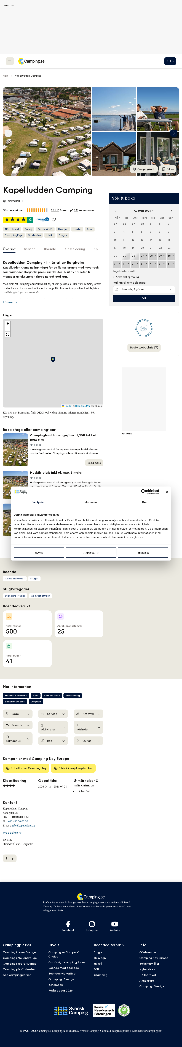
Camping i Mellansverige (20, 957)
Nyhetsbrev (147, 969)
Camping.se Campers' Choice (63, 954)
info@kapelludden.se (23, 825)
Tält (96, 969)
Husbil (98, 963)
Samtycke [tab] (38, 501)
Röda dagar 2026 (60, 990)
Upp (11, 858)
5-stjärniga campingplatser (67, 962)
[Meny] (10, 61)
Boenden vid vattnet (62, 973)
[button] (114, 109)
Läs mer (8, 302)
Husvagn (100, 957)
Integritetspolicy (120, 1030)
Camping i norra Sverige (19, 952)
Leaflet (67, 405)
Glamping (100, 974)
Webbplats (10, 832)
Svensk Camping (89, 1030)
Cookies (104, 1030)
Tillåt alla (143, 552)
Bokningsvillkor (149, 963)
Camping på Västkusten (19, 969)
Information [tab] (91, 501)
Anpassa (89, 552)
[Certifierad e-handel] (124, 1010)
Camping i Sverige (151, 986)
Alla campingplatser (17, 974)
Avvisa (39, 552)
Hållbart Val (147, 974)
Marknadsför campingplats (147, 1030)
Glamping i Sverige (61, 979)
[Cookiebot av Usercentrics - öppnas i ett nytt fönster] (143, 491)
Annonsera (146, 980)
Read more (94, 463)
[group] (47, 131)
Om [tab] (144, 501)
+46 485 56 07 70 (18, 821)
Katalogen (55, 984)
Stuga (98, 952)
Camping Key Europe (153, 957)
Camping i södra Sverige (19, 963)
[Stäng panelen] (167, 491)
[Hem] (31, 61)
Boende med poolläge (63, 967)
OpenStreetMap (82, 405)
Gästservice (147, 952)
